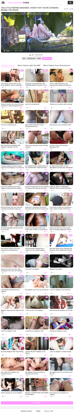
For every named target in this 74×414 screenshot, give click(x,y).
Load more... (37, 403)
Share (39, 58)
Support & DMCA (26, 411)
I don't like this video (32, 55)
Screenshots (31, 58)
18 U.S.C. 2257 (48, 411)
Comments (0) (47, 58)
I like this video (30, 55)
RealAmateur (18, 3)
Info (24, 58)
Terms (38, 411)
